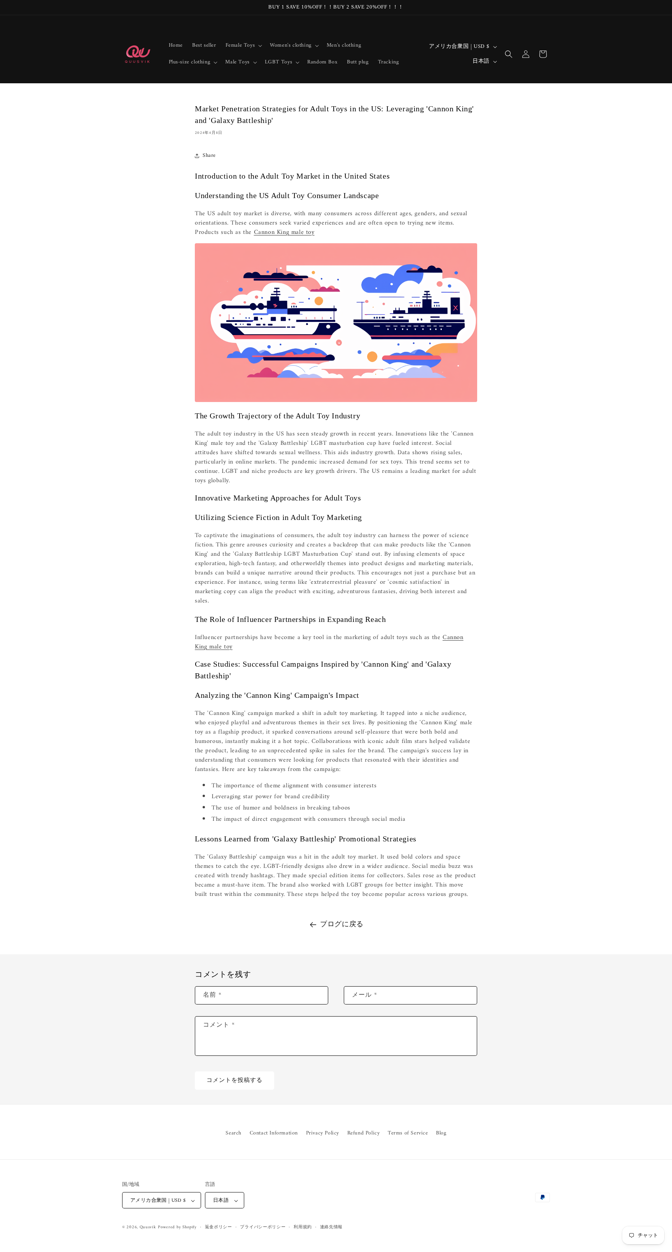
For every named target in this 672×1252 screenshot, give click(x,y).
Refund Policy (363, 1133)
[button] (243, 45)
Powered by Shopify (177, 1227)
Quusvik (148, 1227)
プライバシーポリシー (262, 1227)
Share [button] (209, 155)
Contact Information (274, 1133)
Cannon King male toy (284, 232)
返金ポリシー (218, 1227)
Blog (441, 1133)
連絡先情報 (331, 1227)
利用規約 (303, 1227)
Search (234, 1133)
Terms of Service (408, 1133)
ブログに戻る (342, 924)
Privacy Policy (322, 1133)
